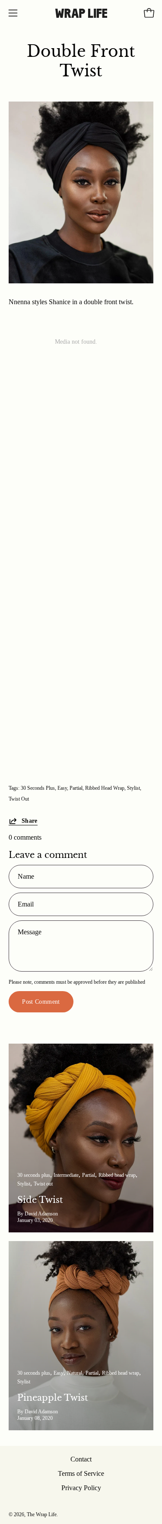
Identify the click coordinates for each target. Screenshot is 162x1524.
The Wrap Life (42, 1514)
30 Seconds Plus (38, 788)
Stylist (133, 788)
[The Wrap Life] (81, 13)
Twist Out (19, 799)
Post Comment (41, 1001)
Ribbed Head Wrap (104, 788)
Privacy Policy (81, 1487)
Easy (62, 788)
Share (30, 820)
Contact (81, 1459)
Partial (76, 788)
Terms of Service (81, 1473)
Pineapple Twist (52, 1398)
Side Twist (40, 1200)
